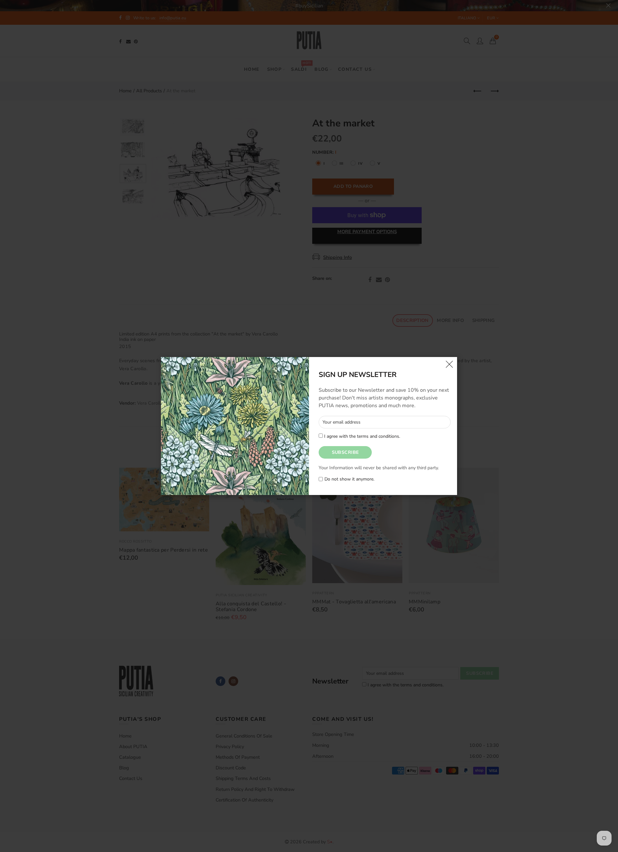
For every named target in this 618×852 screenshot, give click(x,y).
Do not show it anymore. (349, 479)
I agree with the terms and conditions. (361, 436)
